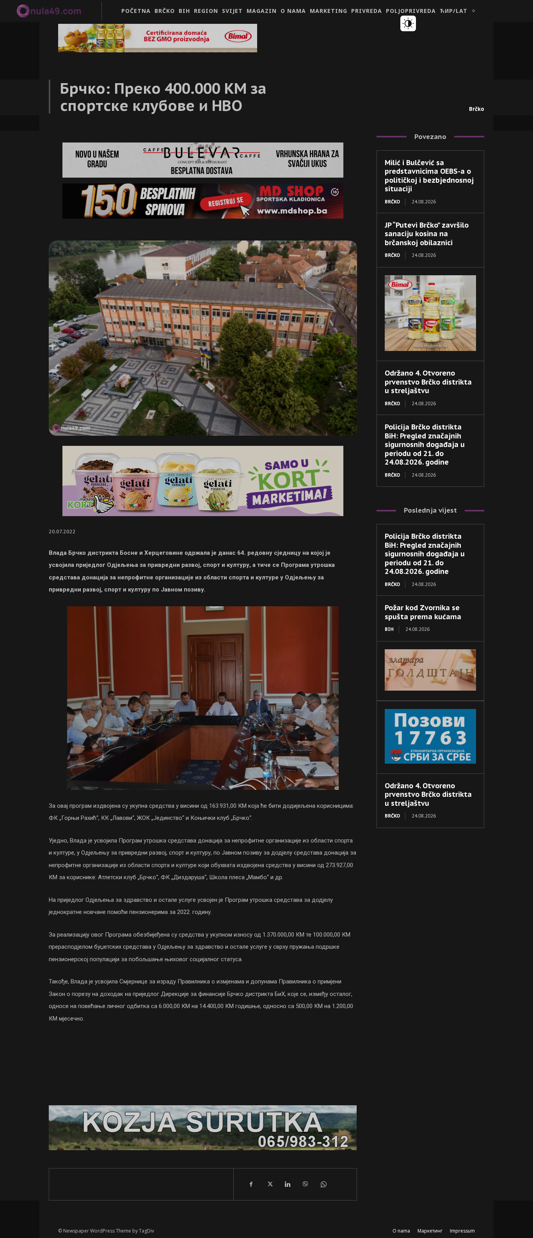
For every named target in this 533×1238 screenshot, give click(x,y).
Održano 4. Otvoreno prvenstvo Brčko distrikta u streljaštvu (428, 382)
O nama (401, 1230)
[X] (269, 1184)
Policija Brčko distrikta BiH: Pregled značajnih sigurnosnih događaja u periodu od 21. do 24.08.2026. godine (425, 444)
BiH (389, 629)
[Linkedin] (287, 1184)
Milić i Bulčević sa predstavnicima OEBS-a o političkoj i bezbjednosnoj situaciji (429, 176)
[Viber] (305, 1184)
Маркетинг (430, 1230)
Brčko (476, 108)
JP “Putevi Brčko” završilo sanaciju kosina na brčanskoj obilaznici (427, 234)
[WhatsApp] (323, 1184)
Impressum (462, 1230)
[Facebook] (251, 1184)
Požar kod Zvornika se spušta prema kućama (423, 612)
